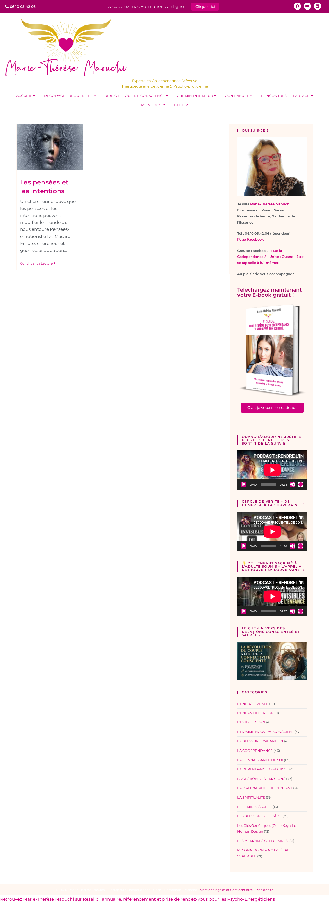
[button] (272, 408)
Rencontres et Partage (285, 95)
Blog (180, 105)
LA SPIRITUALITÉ (251, 797)
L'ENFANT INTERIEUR (255, 713)
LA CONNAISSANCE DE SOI (260, 760)
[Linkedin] (317, 6)
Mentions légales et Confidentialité (226, 890)
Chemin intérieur (195, 95)
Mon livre (152, 105)
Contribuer (237, 95)
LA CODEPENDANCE (255, 750)
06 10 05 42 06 (22, 6)
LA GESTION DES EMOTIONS (261, 779)
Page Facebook (250, 239)
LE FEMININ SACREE (254, 807)
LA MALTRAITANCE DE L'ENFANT (264, 788)
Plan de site (264, 890)
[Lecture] (243, 484)
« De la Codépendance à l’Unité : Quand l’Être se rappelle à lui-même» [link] (270, 257)
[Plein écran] (300, 484)
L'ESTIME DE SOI (251, 722)
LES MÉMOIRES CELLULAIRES (262, 841)
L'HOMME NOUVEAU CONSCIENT (265, 732)
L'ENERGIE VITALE (252, 704)
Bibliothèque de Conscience (135, 95)
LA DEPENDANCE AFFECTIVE (262, 769)
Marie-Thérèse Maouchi (270, 204)
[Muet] (292, 484)
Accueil (24, 95)
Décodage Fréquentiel (69, 95)
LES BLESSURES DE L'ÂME (259, 816)
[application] (272, 470)
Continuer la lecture (38, 263)
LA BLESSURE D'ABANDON (260, 741)
